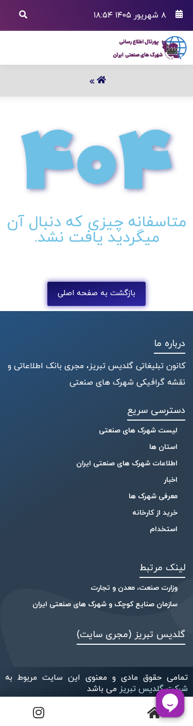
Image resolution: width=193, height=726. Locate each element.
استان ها (163, 447)
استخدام (164, 529)
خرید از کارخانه (155, 513)
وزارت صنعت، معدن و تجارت (134, 588)
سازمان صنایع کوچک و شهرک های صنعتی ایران (105, 604)
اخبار (171, 480)
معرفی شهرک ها (153, 496)
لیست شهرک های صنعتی (138, 430)
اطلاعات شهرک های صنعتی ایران (127, 463)
